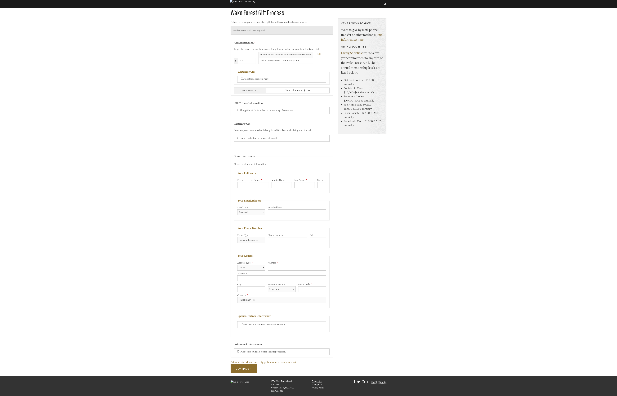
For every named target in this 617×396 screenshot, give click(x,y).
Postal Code (305, 284)
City (240, 284)
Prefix (240, 180)
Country (242, 295)
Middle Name (278, 180)
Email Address (276, 207)
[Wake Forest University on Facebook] (354, 382)
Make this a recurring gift (255, 79)
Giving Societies (351, 53)
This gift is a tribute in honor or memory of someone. (266, 110)
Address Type (245, 263)
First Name (255, 180)
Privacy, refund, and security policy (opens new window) (263, 362)
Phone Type (243, 235)
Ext (311, 235)
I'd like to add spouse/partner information (264, 324)
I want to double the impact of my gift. (258, 138)
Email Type (243, 207)
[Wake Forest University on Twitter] (359, 382)
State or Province (277, 284)
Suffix (320, 180)
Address (273, 263)
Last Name (300, 180)
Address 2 (242, 273)
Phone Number (275, 235)
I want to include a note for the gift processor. (262, 352)
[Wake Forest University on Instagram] (363, 382)
